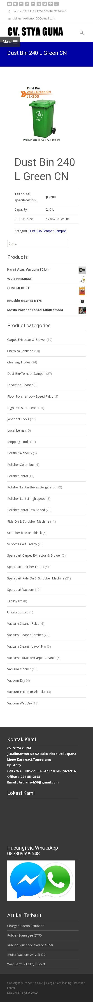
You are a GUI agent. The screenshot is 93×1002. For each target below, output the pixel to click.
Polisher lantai (17, 476)
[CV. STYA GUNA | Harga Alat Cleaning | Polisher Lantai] (31, 31)
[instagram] (33, 5)
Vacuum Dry (16, 680)
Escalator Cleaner (20, 385)
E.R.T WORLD (29, 993)
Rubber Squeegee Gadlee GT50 (30, 945)
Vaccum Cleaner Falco (23, 623)
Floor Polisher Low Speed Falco (30, 396)
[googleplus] (39, 5)
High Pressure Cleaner (23, 408)
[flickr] (21, 5)
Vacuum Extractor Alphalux (26, 692)
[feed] (27, 5)
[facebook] (9, 5)
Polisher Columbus (21, 464)
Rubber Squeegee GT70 (24, 935)
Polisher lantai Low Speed (26, 510)
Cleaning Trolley (18, 362)
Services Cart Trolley (22, 544)
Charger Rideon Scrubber (25, 926)
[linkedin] (56, 5)
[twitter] (15, 5)
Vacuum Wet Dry (19, 703)
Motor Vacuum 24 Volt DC (26, 954)
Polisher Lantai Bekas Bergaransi (31, 487)
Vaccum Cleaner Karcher (25, 635)
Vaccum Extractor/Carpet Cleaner (31, 658)
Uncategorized (17, 612)
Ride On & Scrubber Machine (28, 521)
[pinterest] (50, 5)
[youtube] (44, 5)
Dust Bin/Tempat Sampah (47, 231)
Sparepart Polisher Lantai (25, 567)
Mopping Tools (18, 442)
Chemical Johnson (20, 351)
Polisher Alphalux (19, 453)
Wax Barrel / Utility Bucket (26, 964)
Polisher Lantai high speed (26, 498)
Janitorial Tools (18, 419)
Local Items (15, 430)
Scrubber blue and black (24, 533)
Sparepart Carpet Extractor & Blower (34, 555)
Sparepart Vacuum (20, 589)
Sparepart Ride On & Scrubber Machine (35, 578)
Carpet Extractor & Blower (26, 339)
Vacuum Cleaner (19, 669)
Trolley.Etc (14, 601)
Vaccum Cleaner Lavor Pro (26, 646)
